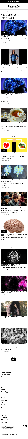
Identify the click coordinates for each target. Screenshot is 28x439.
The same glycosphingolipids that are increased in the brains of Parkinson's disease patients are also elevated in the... (13, 99)
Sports (3, 385)
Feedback (4, 417)
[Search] (26, 6)
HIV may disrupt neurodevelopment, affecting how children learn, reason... (14, 292)
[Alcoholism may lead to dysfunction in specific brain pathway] (14, 308)
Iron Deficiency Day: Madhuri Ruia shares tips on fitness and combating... (13, 65)
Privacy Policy (5, 420)
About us (3, 404)
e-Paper (9, 1)
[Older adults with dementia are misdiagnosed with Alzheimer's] (14, 199)
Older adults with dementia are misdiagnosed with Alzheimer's (14, 207)
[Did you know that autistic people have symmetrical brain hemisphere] (14, 256)
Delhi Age (4, 397)
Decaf (2, 402)
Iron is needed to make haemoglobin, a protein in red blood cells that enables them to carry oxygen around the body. (14, 70)
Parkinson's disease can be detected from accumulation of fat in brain (11, 94)
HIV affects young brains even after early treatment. (13, 294)
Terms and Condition (7, 413)
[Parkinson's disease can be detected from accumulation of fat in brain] (14, 85)
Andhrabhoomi (5, 374)
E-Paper (3, 415)
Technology (4, 392)
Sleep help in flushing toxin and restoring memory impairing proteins (14, 235)
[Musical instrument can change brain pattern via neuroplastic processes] (14, 335)
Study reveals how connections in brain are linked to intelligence (14, 36)
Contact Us (4, 422)
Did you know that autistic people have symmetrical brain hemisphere (11, 265)
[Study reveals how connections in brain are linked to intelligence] (14, 27)
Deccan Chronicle (6, 372)
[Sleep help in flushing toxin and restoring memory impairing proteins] (14, 226)
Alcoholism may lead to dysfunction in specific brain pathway (13, 317)
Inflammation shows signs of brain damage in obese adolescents (12, 180)
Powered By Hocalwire (5, 435)
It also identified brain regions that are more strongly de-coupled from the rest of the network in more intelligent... (13, 40)
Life (4, 32)
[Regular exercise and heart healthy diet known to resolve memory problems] (14, 144)
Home (2, 370)
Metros (3, 389)
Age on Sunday (15, 1)
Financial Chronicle (6, 377)
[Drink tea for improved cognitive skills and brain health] (14, 114)
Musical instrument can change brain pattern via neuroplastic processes (13, 344)
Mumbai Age (4, 400)
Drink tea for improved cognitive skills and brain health (13, 123)
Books (3, 382)
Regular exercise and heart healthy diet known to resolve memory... (13, 153)
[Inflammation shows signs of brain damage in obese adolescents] (14, 172)
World (2, 387)
